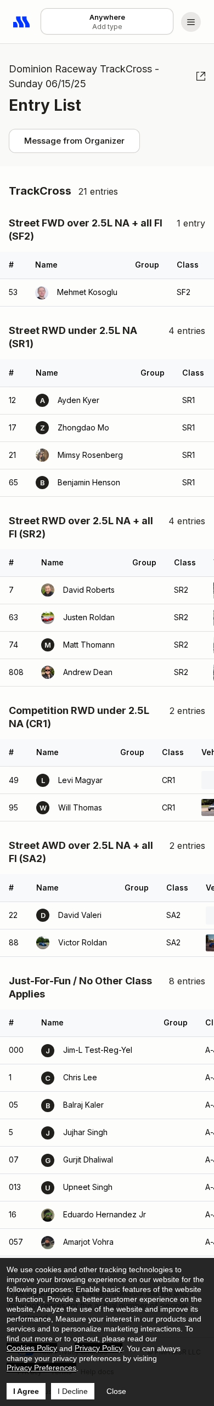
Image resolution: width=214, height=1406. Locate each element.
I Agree (26, 1391)
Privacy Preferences (41, 1367)
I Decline (73, 1391)
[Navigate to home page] (22, 22)
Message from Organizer (74, 140)
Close (116, 1391)
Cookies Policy (32, 1347)
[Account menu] (191, 22)
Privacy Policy (98, 1347)
